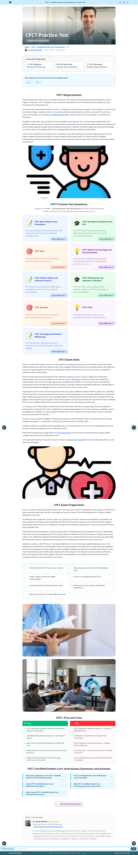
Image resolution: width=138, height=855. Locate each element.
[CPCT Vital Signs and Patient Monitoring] (45, 341)
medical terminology (60, 115)
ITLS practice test (63, 433)
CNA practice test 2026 (76, 440)
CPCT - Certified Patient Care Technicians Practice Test (65, 2)
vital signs (75, 379)
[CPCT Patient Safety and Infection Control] (45, 284)
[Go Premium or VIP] (120, 2)
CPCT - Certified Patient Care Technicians (48, 47)
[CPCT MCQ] (45, 256)
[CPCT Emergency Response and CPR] (93, 228)
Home (27, 47)
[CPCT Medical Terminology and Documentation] (93, 256)
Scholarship (66, 853)
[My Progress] (124, 2)
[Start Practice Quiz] (134, 428)
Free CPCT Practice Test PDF (69, 804)
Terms (84, 853)
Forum (73, 853)
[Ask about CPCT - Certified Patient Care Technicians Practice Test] (4, 843)
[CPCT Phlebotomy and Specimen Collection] (93, 284)
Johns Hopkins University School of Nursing (49, 827)
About (51, 853)
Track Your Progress (8, 849)
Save (133, 849)
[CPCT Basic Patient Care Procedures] (45, 228)
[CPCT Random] (45, 312)
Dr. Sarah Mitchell (35, 50)
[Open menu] (127, 2)
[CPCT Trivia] (93, 312)
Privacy (78, 853)
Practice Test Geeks (15, 853)
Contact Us (58, 853)
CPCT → (29, 82)
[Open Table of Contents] (4, 428)
